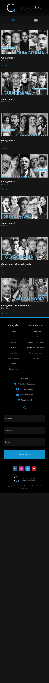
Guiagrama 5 (8, 140)
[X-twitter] (27, 468)
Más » (4, 65)
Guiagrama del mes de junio (16, 264)
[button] (36, 20)
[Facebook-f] (15, 468)
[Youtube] (34, 468)
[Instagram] (21, 468)
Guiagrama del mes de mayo (16, 305)
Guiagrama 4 (8, 181)
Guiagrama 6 (8, 99)
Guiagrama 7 (8, 57)
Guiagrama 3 (8, 223)
